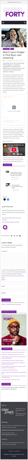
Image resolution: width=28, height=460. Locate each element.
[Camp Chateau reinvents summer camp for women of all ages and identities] (7, 171)
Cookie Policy (17, 451)
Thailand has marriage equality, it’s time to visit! (12, 354)
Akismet (20, 274)
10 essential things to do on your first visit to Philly (12, 352)
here (15, 389)
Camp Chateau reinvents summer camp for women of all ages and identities (16, 174)
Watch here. (20, 161)
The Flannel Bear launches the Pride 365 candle (17, 186)
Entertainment (6, 48)
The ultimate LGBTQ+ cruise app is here (10, 379)
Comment (4, 251)
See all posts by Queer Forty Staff (10, 222)
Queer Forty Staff (14, 60)
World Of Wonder (17, 158)
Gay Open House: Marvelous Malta (9, 370)
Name (3, 279)
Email (3, 286)
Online (12, 48)
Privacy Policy (11, 451)
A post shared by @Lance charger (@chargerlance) (15, 125)
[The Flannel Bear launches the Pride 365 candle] (8, 184)
